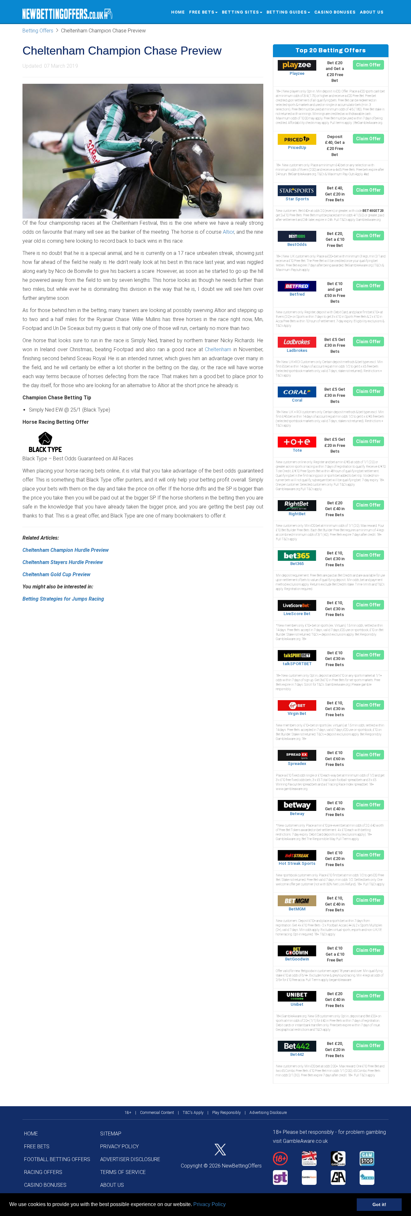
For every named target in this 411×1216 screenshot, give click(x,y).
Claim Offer (368, 64)
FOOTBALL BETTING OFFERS (57, 1159)
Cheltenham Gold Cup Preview (56, 574)
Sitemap (110, 1134)
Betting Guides (287, 12)
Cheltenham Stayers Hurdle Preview (62, 562)
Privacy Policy (209, 1204)
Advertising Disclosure (268, 1112)
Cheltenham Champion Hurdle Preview (65, 550)
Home (178, 12)
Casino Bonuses (335, 12)
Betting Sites (240, 12)
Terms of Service (123, 1172)
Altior (228, 232)
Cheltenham (218, 349)
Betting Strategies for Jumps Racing (63, 599)
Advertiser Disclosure (130, 1159)
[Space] (287, 1158)
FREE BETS (201, 12)
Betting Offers (37, 31)
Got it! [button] (379, 1204)
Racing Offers (43, 1172)
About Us (372, 12)
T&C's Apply (193, 1112)
